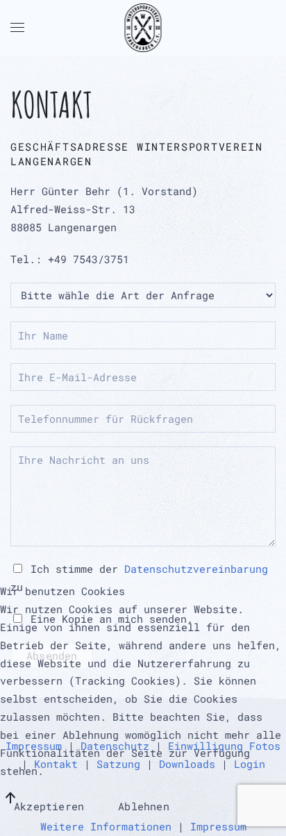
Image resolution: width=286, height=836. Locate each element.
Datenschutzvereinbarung (196, 569)
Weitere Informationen (105, 826)
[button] (17, 28)
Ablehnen (143, 806)
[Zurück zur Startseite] (143, 28)
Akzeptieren (49, 806)
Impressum (218, 826)
